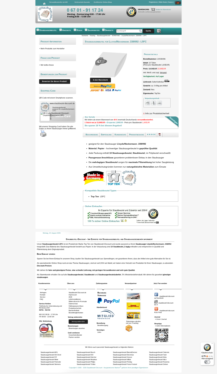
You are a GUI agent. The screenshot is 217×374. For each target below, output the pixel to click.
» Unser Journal (161, 319)
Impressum (73, 295)
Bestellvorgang (102, 325)
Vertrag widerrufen (78, 321)
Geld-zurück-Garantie (82, 2)
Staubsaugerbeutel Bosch (86, 352)
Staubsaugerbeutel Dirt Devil (51, 355)
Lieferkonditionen (75, 299)
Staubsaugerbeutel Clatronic (159, 352)
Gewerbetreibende (75, 335)
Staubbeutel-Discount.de (77, 292)
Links (99, 332)
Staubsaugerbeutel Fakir (158, 355)
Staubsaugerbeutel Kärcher (86, 357)
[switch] (207, 362)
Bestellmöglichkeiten (76, 313)
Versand (163, 73)
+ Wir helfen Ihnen (46, 65)
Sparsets (109, 30)
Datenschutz (73, 304)
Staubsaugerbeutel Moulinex (87, 359)
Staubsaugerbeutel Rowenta (159, 362)
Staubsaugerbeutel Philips (86, 362)
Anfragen (43, 292)
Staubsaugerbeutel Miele (49, 359)
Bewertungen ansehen (77, 328)
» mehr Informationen (162, 326)
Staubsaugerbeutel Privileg (122, 362)
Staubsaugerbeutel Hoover (122, 357)
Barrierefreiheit (74, 310)
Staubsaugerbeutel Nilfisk (122, 359)
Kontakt (42, 295)
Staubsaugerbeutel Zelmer (158, 364)
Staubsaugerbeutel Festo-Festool (125, 364)
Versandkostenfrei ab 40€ (58, 2)
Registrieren (153, 2)
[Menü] (212, 344)
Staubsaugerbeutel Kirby (158, 357)
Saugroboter (93, 30)
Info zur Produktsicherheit (157, 113)
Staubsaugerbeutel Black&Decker (125, 352)
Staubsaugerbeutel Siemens (51, 364)
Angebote (66, 30)
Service (42, 297)
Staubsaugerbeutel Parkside (51, 362)
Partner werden (74, 337)
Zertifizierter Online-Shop (103, 2)
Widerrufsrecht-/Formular (78, 301)
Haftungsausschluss (76, 306)
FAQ (41, 299)
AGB (70, 297)
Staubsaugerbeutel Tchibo (86, 364)
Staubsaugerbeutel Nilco (158, 359)
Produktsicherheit (75, 308)
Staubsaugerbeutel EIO (85, 355)
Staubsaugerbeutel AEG (49, 352)
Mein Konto (163, 2)
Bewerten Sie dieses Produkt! (54, 81)
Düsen (79, 30)
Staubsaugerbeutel (48, 30)
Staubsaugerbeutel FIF (49, 357)
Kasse (170, 2)
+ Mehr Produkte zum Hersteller (52, 49)
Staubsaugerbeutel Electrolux (123, 355)
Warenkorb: (144, 9)
